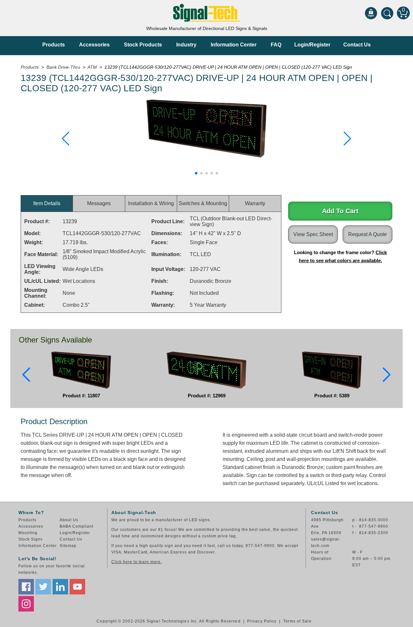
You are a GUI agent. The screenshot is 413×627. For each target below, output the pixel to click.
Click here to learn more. (136, 562)
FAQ (276, 44)
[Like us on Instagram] (26, 604)
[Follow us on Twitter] (43, 586)
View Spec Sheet (313, 234)
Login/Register (312, 44)
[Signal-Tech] (206, 13)
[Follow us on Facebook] (26, 586)
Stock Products (143, 44)
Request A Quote (367, 234)
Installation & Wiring (151, 203)
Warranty (255, 203)
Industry (186, 44)
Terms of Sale (297, 621)
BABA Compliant (76, 526)
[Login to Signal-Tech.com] (371, 12)
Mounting (27, 533)
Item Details (46, 203)
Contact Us (357, 44)
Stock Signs (30, 539)
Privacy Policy (262, 621)
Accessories (94, 44)
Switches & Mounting (203, 203)
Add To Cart (340, 210)
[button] (65, 139)
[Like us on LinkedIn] (60, 586)
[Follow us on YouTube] (77, 586)
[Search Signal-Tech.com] (387, 12)
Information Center (234, 44)
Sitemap (68, 545)
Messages (99, 203)
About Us (69, 520)
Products (53, 44)
